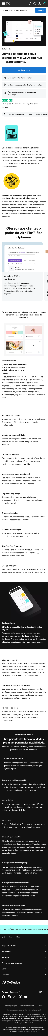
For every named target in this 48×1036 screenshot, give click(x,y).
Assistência (6, 951)
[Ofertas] (30, 3)
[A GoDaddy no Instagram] (9, 998)
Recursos (5, 957)
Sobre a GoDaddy (9, 946)
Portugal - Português (10, 992)
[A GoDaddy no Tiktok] (15, 998)
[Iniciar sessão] (39, 3)
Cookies (40, 1005)
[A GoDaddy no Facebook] (3, 998)
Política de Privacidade (27, 1005)
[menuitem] (4, 114)
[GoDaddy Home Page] (11, 982)
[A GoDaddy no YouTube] (26, 998)
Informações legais (11, 1005)
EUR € (41, 992)
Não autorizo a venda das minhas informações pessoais (24, 1010)
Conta (4, 969)
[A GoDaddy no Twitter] (20, 998)
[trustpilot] (7, 100)
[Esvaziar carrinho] (44, 3)
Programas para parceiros (12, 963)
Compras (5, 974)
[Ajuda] (35, 3)
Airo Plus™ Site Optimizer (17, 114)
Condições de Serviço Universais (27, 1031)
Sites (30, 114)
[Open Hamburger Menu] (3, 3)
